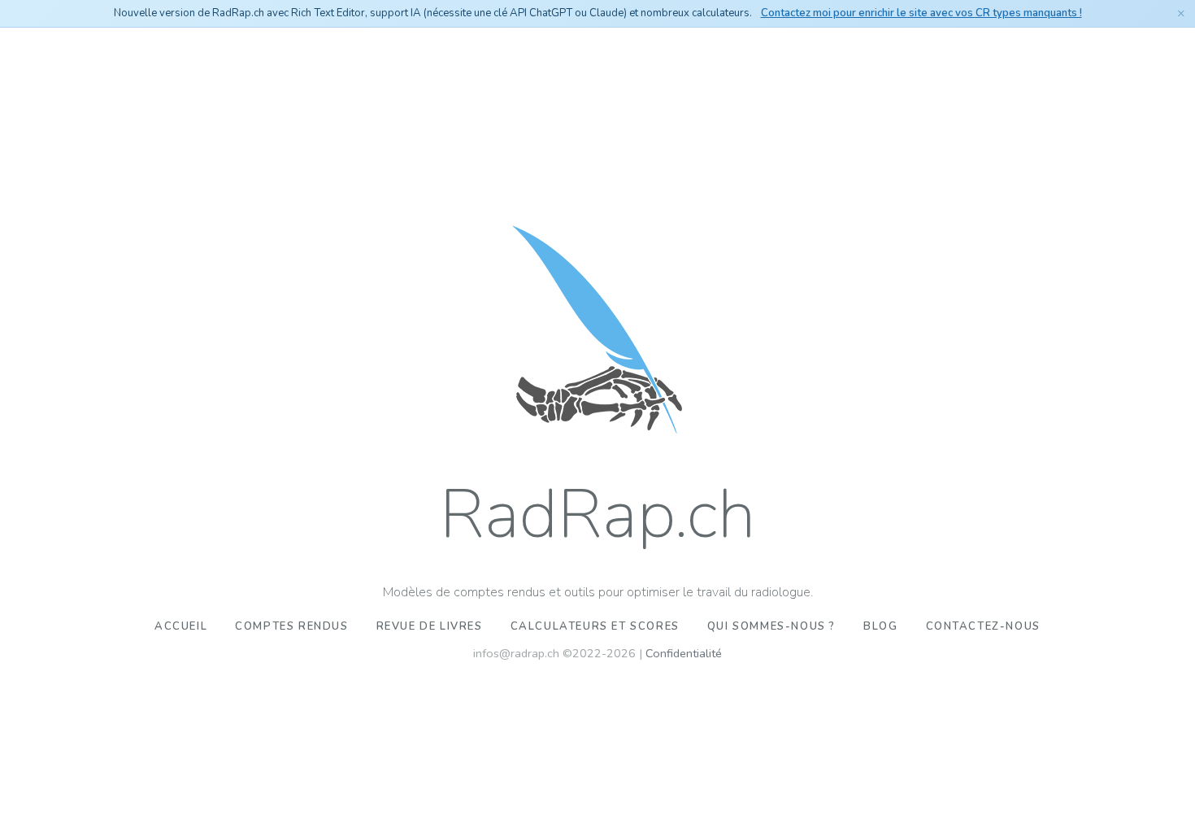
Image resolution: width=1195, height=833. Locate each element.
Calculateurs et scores (595, 626)
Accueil (180, 626)
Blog (880, 626)
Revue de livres (429, 626)
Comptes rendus (291, 626)
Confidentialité (683, 653)
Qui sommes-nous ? (771, 626)
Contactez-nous (983, 626)
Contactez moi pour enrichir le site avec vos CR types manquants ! (921, 13)
